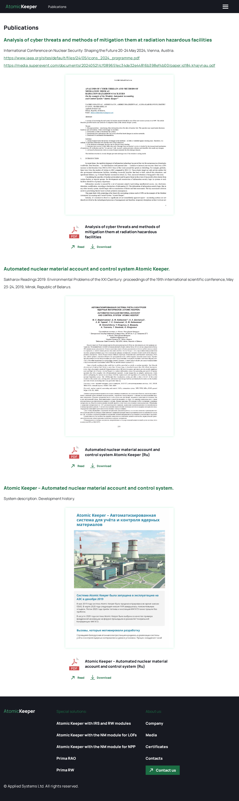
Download (104, 247)
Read (80, 247)
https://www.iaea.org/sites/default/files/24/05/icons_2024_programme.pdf (72, 57)
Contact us (166, 770)
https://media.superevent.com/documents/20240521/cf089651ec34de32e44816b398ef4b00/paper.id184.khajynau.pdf (109, 65)
